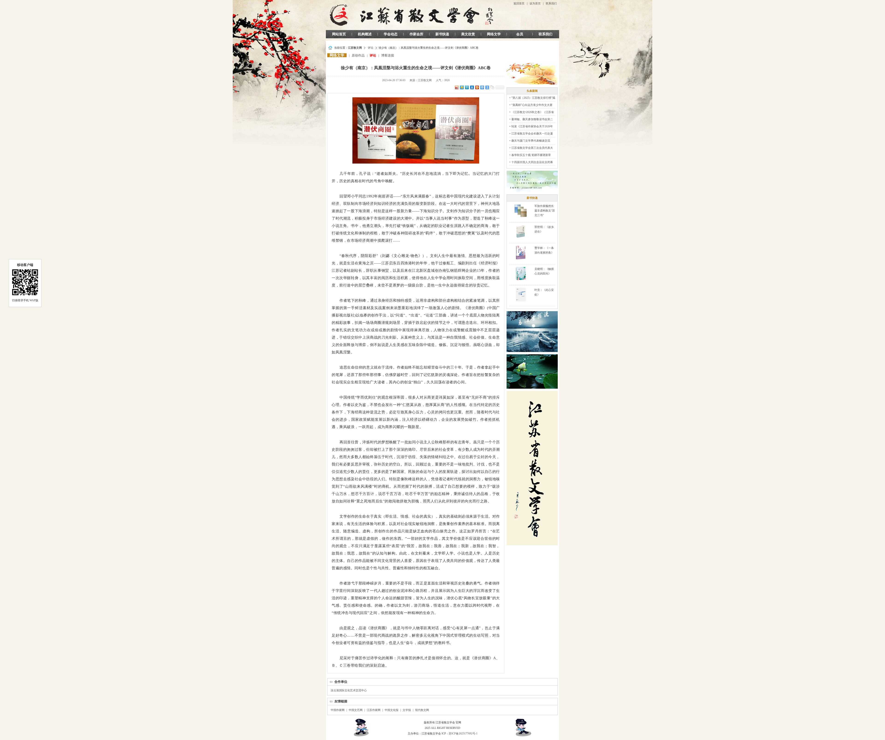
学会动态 (391, 34)
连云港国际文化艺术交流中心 (349, 690)
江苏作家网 (374, 710)
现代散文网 (422, 710)
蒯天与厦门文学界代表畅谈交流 (530, 140)
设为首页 (535, 3)
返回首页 (519, 3)
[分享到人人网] (471, 87)
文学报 (407, 710)
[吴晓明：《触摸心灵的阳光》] (520, 273)
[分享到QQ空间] (461, 87)
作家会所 (416, 34)
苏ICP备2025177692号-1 (463, 733)
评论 (370, 47)
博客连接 (387, 55)
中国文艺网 (356, 710)
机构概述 (365, 34)
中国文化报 (391, 710)
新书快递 (442, 34)
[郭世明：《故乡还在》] (521, 231)
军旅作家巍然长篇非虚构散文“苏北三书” (544, 210)
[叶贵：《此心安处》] (521, 294)
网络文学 (494, 34)
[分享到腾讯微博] (466, 87)
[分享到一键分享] (487, 87)
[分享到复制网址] (492, 87)
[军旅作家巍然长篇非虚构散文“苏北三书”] (520, 210)
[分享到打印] (481, 87)
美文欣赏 (468, 34)
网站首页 (339, 34)
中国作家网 (338, 710)
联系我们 (551, 3)
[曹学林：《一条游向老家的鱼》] (520, 252)
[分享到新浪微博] (456, 87)
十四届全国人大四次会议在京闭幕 (532, 162)
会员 (519, 34)
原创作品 (358, 55)
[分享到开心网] (476, 87)
